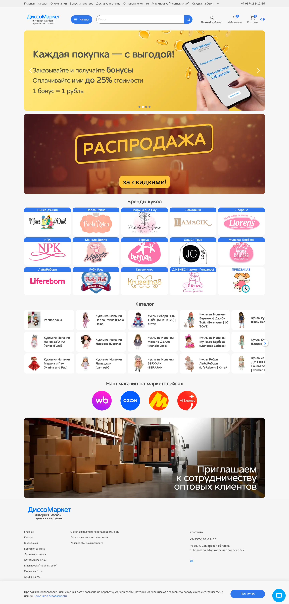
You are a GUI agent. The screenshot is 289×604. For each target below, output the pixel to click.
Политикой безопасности (50, 595)
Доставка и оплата (108, 3)
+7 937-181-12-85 (253, 3)
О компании (59, 3)
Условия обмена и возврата (86, 543)
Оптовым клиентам (136, 3)
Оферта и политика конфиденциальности (94, 531)
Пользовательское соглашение (89, 537)
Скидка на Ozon (202, 3)
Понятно (248, 594)
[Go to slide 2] (143, 107)
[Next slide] (258, 71)
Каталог (42, 3)
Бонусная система (81, 3)
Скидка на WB (32, 576)
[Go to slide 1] (139, 107)
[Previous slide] (31, 71)
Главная (29, 3)
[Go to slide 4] (150, 107)
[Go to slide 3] (146, 107)
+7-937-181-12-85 (203, 539)
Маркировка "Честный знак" (170, 3)
